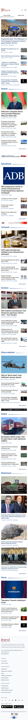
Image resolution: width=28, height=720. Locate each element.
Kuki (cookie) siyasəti (6, 692)
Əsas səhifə (7, 15)
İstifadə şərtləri (4, 685)
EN (11, 717)
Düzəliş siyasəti (4, 677)
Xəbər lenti (21, 15)
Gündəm (5, 288)
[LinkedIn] (19, 700)
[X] (9, 700)
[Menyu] (25, 10)
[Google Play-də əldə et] (19, 706)
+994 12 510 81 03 (5, 652)
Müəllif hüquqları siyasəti (7, 690)
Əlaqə (2, 673)
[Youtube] (12, 700)
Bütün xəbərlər (22, 148)
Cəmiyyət (5, 227)
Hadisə (4, 414)
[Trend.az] (5, 10)
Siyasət (4, 89)
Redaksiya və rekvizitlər (6, 671)
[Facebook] (5, 700)
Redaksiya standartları (6, 675)
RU (16, 717)
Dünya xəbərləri (8, 352)
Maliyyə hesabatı (5, 680)
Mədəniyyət (6, 473)
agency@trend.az (5, 653)
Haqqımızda (4, 669)
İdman (4, 577)
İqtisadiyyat (6, 164)
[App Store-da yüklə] (7, 706)
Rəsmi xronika (4, 663)
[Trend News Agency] (5, 640)
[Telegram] (15, 700)
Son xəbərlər (4, 661)
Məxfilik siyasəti (4, 688)
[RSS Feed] (22, 700)
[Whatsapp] (2, 700)
